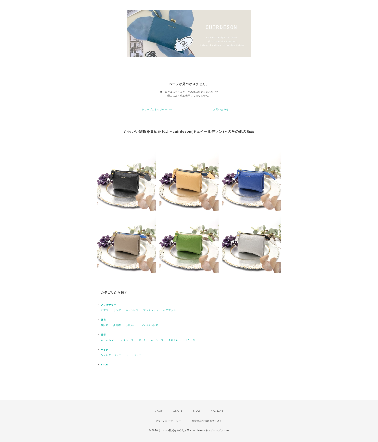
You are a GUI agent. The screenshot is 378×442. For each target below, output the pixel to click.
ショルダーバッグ (111, 355)
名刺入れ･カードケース (181, 340)
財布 (103, 319)
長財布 (104, 325)
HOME (159, 411)
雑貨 (103, 334)
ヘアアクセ (169, 310)
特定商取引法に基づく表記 (207, 421)
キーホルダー (108, 340)
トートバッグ (133, 355)
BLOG (196, 411)
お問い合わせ (221, 109)
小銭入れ (131, 325)
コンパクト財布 (149, 325)
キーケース (157, 340)
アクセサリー (108, 304)
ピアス (104, 310)
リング (117, 310)
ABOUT (177, 411)
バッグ (104, 349)
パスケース (127, 340)
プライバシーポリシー (168, 421)
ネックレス (132, 310)
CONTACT (217, 411)
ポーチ (142, 340)
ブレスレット (150, 310)
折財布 (117, 325)
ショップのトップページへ (157, 109)
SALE (104, 364)
